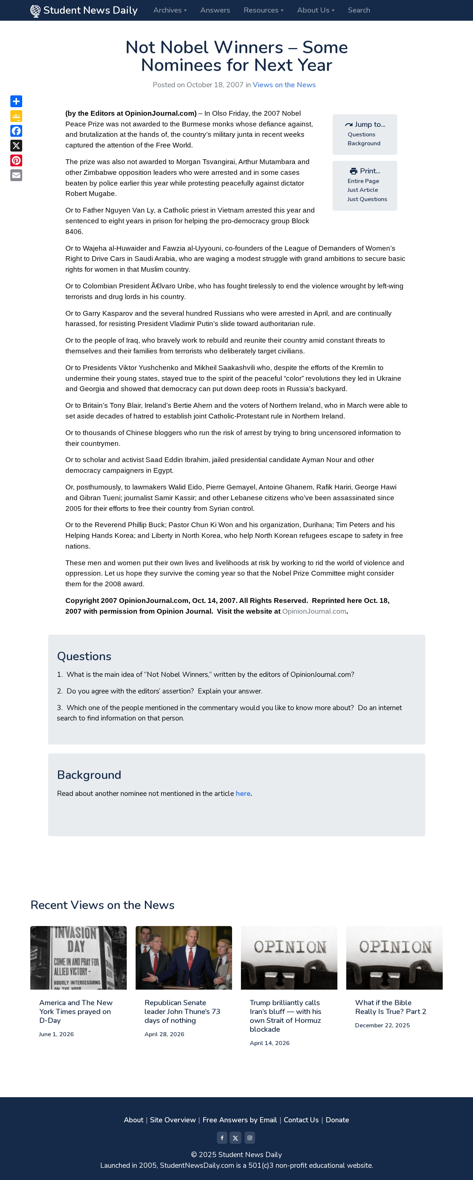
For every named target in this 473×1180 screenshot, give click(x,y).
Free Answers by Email (240, 1120)
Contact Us (301, 1120)
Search (359, 10)
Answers (215, 10)
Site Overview (173, 1120)
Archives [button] (167, 10)
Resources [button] (261, 10)
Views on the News (284, 85)
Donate (337, 1120)
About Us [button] (313, 10)
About (133, 1120)
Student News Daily (89, 10)
